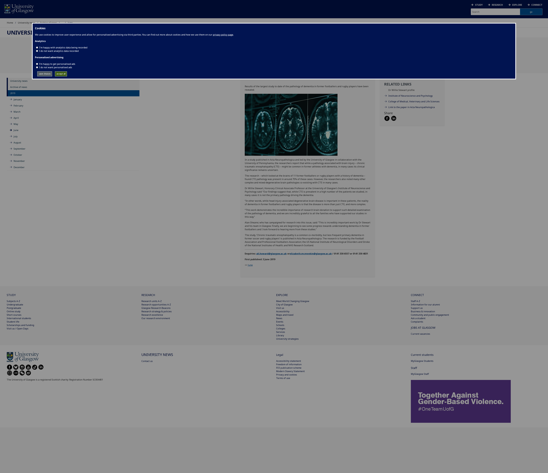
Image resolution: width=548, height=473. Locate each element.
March (17, 111)
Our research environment (155, 318)
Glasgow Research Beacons (156, 308)
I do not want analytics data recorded (59, 51)
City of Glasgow (284, 304)
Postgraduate (14, 308)
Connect (536, 4)
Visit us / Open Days (17, 328)
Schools (280, 325)
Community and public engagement (430, 314)
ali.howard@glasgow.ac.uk (271, 253)
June (16, 130)
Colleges (280, 328)
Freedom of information (289, 364)
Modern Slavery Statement (290, 371)
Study (479, 4)
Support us (417, 308)
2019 (12, 93)
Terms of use (283, 378)
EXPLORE (282, 295)
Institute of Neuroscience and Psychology (410, 95)
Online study (13, 311)
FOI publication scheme (288, 367)
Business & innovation (423, 311)
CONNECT (417, 295)
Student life (13, 321)
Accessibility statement (288, 361)
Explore (517, 4)
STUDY (11, 295)
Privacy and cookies (286, 374)
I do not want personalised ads (55, 67)
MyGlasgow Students (422, 361)
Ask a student (418, 318)
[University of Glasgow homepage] (19, 8)
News (279, 318)
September (19, 148)
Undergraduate (15, 304)
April (16, 117)
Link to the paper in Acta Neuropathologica (411, 107)
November (19, 161)
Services (280, 332)
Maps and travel (285, 314)
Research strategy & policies (156, 311)
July (16, 136)
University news (26, 22)
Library (280, 335)
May (16, 124)
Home (10, 22)
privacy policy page (223, 34)
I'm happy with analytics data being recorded (63, 47)
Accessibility (282, 311)
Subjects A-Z (13, 301)
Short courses (14, 314)
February (18, 105)
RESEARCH (148, 295)
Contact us (147, 361)
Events (279, 321)
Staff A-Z (415, 301)
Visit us (280, 308)
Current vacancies (420, 333)
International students (19, 318)
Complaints (417, 321)
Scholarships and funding (20, 325)
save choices (45, 73)
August (17, 142)
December (19, 167)
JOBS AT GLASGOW (423, 328)
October (18, 154)
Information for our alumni (425, 304)
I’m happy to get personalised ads (57, 64)
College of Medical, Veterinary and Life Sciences (414, 101)
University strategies (287, 338)
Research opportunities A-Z (156, 304)
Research (497, 4)
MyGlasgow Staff (420, 374)
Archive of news (18, 87)
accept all (61, 73)
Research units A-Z (151, 301)
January (18, 99)
